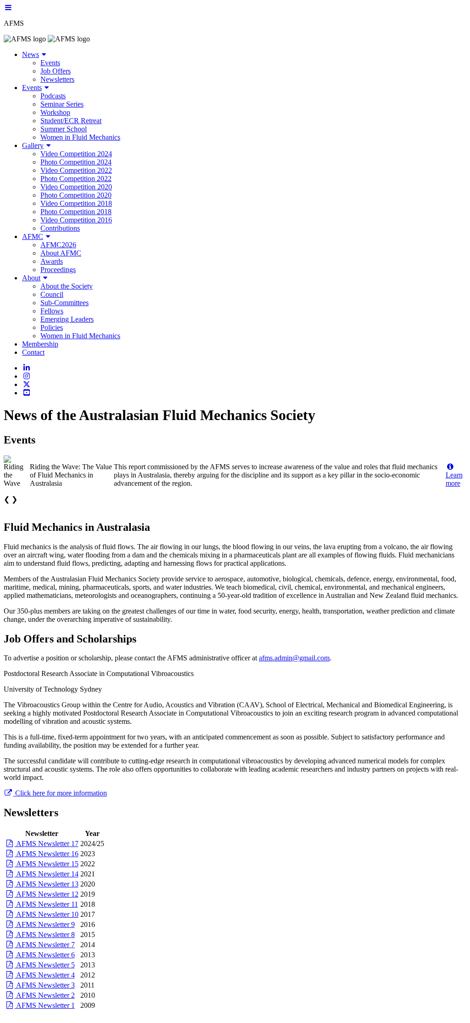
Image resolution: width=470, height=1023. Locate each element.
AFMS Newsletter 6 (45, 955)
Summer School (63, 129)
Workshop (55, 112)
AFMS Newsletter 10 (46, 914)
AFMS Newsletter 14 (46, 874)
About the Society (66, 286)
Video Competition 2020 (76, 187)
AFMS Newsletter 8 (45, 934)
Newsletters (57, 79)
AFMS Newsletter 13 (46, 884)
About (31, 278)
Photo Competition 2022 (76, 178)
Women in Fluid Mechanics (80, 137)
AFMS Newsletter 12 (46, 894)
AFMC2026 (58, 245)
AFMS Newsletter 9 (45, 924)
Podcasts (53, 96)
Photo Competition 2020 (76, 195)
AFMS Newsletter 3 (45, 985)
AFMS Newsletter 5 (45, 965)
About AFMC (60, 253)
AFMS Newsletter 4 (45, 975)
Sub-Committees (64, 303)
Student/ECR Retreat (70, 121)
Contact (33, 352)
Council (51, 294)
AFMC (32, 236)
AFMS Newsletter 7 (45, 945)
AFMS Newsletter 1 (45, 1005)
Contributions (60, 228)
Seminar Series (62, 104)
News (30, 54)
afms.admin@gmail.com (294, 658)
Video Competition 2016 (76, 220)
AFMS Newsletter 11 (46, 904)
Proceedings (58, 269)
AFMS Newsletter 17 (46, 843)
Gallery (33, 145)
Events (50, 63)
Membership (40, 344)
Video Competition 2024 (76, 154)
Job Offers (55, 71)
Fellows (51, 311)
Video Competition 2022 (76, 170)
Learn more (454, 479)
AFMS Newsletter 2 (45, 995)
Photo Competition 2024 (76, 162)
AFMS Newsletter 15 (46, 864)
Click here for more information (60, 793)
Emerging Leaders (67, 319)
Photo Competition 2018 (76, 212)
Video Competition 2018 (76, 203)
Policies (51, 327)
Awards (51, 261)
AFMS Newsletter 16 (46, 854)
